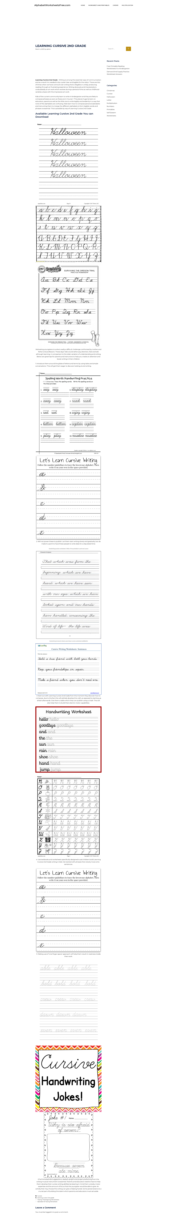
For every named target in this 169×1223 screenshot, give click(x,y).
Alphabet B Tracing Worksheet (47, 1201)
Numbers (110, 106)
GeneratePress (101, 1219)
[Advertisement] (84, 23)
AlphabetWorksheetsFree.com (52, 5)
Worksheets (111, 116)
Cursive (115, 5)
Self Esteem (111, 113)
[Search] (128, 49)
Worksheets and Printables (98, 5)
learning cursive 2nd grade (45, 1198)
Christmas (111, 90)
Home (83, 5)
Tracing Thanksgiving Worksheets (48, 1200)
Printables (111, 109)
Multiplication (127, 5)
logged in (49, 1212)
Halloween (111, 97)
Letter (109, 100)
